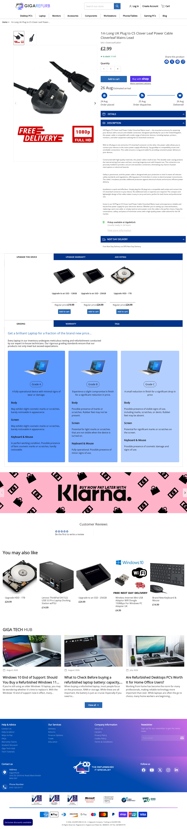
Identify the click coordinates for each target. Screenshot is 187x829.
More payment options (140, 83)
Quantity (105, 63)
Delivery (52, 728)
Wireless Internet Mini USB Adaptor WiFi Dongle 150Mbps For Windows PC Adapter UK (129, 602)
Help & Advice (8, 732)
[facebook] (144, 770)
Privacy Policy (101, 735)
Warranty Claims (9, 741)
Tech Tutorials (8, 751)
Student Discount (10, 745)
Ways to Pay (7, 735)
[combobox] (101, 6)
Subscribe (182, 738)
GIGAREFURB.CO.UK (79, 822)
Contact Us (6, 728)
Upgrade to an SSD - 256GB (93, 597)
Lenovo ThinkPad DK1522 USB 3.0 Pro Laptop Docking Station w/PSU (56, 600)
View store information (119, 230)
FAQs (4, 738)
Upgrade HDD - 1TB (15, 597)
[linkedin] (176, 770)
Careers (98, 732)
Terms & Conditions (104, 741)
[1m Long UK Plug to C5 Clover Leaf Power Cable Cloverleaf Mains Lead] (19, 38)
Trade (51, 738)
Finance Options (55, 735)
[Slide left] (16, 103)
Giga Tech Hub (8, 748)
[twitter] (160, 770)
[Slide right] (95, 103)
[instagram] (168, 770)
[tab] (29, 256)
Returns (51, 732)
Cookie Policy (100, 738)
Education (52, 741)
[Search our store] (117, 6)
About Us (99, 728)
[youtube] (152, 770)
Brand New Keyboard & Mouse (164, 599)
